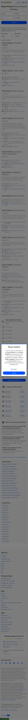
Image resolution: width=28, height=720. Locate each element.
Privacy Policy (10, 352)
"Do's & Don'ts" (13, 361)
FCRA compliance (10, 359)
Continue (14, 373)
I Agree (15, 369)
